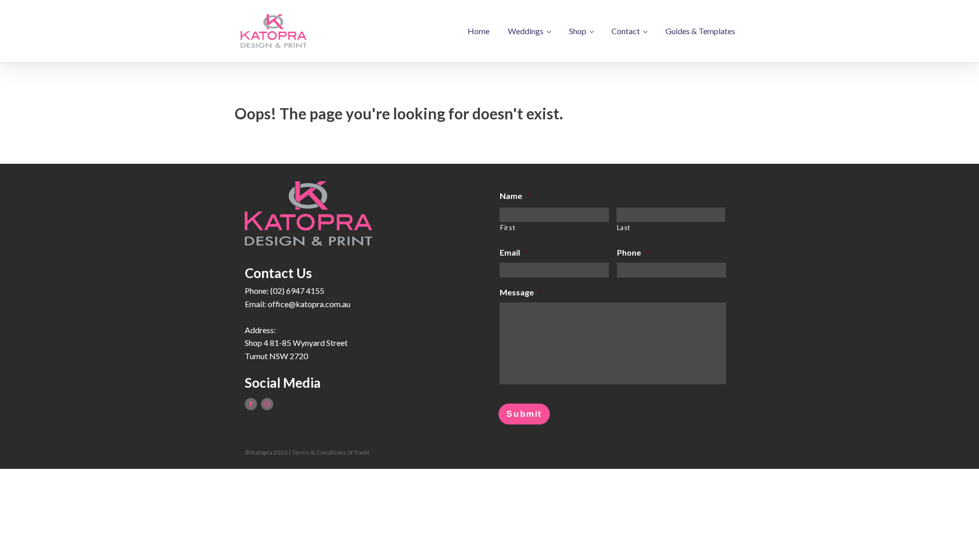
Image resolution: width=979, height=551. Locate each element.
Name (515, 196)
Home (479, 31)
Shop (577, 31)
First (507, 227)
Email (514, 252)
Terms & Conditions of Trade (331, 452)
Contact (625, 31)
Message (521, 292)
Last (624, 227)
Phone (633, 252)
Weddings (526, 31)
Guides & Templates (700, 31)
